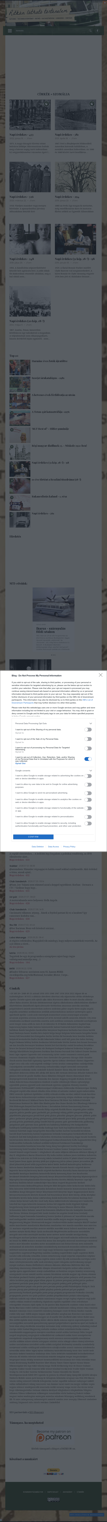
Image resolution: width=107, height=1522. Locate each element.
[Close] (101, 675)
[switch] (88, 729)
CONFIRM (33, 837)
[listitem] (53, 723)
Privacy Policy (69, 846)
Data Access (53, 846)
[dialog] (53, 761)
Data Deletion (38, 846)
